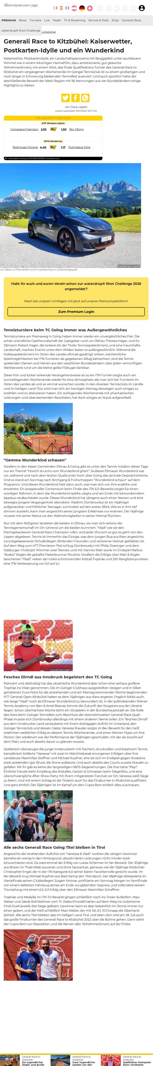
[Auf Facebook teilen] (75, 98)
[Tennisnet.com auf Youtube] (133, 8)
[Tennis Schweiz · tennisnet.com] (90, 8)
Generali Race (131, 20)
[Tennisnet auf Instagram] (125, 8)
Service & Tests (98, 20)
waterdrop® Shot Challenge (20, 30)
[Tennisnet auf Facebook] (108, 8)
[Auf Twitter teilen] (65, 98)
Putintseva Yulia (79, 147)
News (22, 20)
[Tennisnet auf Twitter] (116, 8)
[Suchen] (100, 8)
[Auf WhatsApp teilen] (85, 98)
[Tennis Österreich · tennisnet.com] (74, 8)
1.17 (63, 147)
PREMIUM (8, 20)
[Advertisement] (76, 592)
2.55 (43, 129)
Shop (115, 20)
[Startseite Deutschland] (21, 5)
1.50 (63, 129)
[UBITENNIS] (55, 8)
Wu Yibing (76, 129)
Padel (57, 20)
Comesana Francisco (24, 129)
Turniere (35, 20)
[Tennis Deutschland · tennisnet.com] (82, 8)
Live (47, 20)
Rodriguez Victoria (25, 147)
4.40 (43, 147)
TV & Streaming (74, 20)
